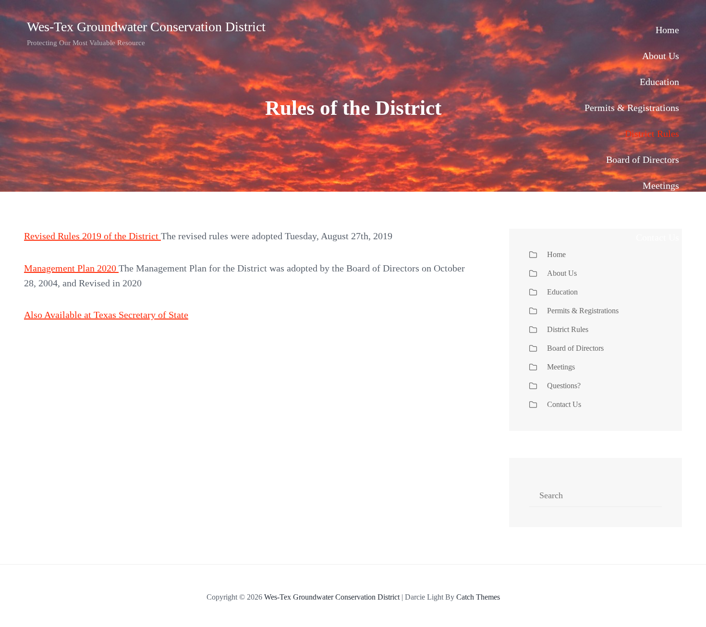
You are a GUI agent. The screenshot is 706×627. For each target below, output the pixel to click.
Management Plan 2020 (70, 268)
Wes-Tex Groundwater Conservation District (146, 26)
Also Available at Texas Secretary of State (106, 314)
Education (659, 81)
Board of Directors (642, 159)
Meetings (661, 185)
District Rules (652, 133)
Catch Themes (478, 597)
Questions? (657, 211)
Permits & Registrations (631, 107)
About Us (660, 55)
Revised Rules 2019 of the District (92, 236)
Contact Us (657, 237)
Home (667, 30)
